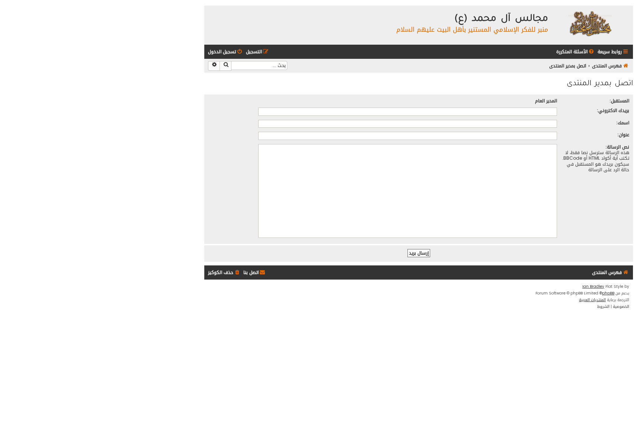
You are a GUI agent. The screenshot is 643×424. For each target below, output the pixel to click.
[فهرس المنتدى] (589, 23)
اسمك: (622, 122)
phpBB (608, 293)
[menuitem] (575, 52)
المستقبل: (619, 100)
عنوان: (623, 134)
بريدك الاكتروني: (613, 110)
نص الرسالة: (617, 147)
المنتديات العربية (592, 300)
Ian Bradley (593, 286)
